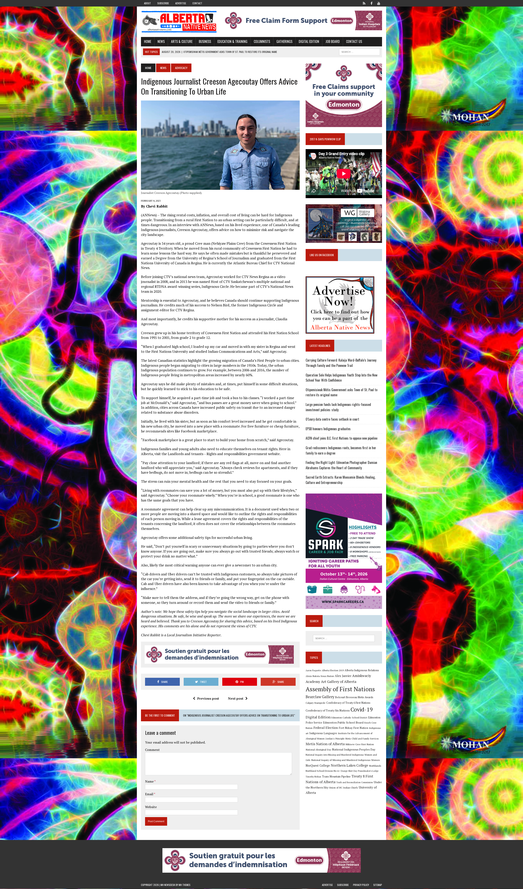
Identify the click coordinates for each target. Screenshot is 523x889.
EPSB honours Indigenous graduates (328, 428)
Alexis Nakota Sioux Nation (320, 676)
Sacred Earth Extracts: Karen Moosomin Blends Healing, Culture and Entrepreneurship (340, 480)
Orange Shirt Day (348, 770)
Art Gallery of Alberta (338, 681)
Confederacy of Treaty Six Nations (328, 710)
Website (151, 807)
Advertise (180, 3)
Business (205, 41)
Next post (235, 698)
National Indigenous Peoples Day (353, 749)
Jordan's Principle (335, 738)
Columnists (262, 41)
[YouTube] (378, 2)
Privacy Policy (361, 885)
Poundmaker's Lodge (368, 770)
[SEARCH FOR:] (359, 51)
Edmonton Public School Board (343, 722)
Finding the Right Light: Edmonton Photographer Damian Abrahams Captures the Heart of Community (341, 465)
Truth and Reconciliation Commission (354, 782)
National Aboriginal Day (318, 749)
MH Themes (184, 885)
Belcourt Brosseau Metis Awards (354, 697)
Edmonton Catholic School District (349, 717)
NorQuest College (318, 765)
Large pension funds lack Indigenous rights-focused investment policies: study (338, 407)
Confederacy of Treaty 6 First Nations (348, 703)
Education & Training (232, 41)
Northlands (375, 765)
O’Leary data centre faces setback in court (332, 419)
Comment (152, 749)
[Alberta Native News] (179, 22)
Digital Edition (309, 41)
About (147, 3)
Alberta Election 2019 (333, 670)
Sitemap (377, 885)
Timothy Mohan (313, 776)
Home (147, 41)
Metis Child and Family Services (362, 738)
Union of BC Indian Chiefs (343, 787)
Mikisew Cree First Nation (359, 744)
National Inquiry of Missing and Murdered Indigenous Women (345, 760)
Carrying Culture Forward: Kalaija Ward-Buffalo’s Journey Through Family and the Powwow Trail (341, 363)
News (161, 41)
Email (149, 794)
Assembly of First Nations (340, 689)
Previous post (208, 698)
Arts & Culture (181, 41)
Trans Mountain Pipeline (336, 776)
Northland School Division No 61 (323, 770)
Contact (197, 3)
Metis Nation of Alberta (325, 743)
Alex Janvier (343, 676)
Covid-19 (362, 709)
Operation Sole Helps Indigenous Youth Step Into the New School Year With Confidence (341, 378)
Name (149, 781)
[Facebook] (371, 2)
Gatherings (284, 41)
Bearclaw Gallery (320, 696)
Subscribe (163, 3)
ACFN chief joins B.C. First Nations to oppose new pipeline (341, 438)
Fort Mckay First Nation (353, 728)
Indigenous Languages (323, 733)
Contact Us (354, 41)
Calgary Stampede (315, 702)
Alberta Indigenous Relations (362, 670)
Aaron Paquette (313, 670)
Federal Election (325, 727)
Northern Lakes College (349, 765)
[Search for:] (344, 638)
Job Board (332, 41)
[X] (364, 2)
